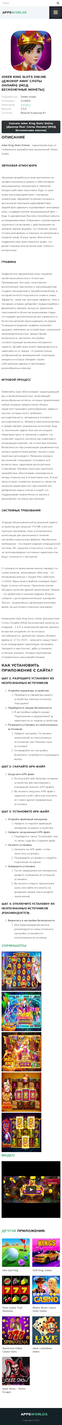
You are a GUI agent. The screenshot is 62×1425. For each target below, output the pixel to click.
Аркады (26, 105)
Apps (14, 12)
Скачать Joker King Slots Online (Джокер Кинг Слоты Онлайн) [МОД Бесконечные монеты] (31, 127)
